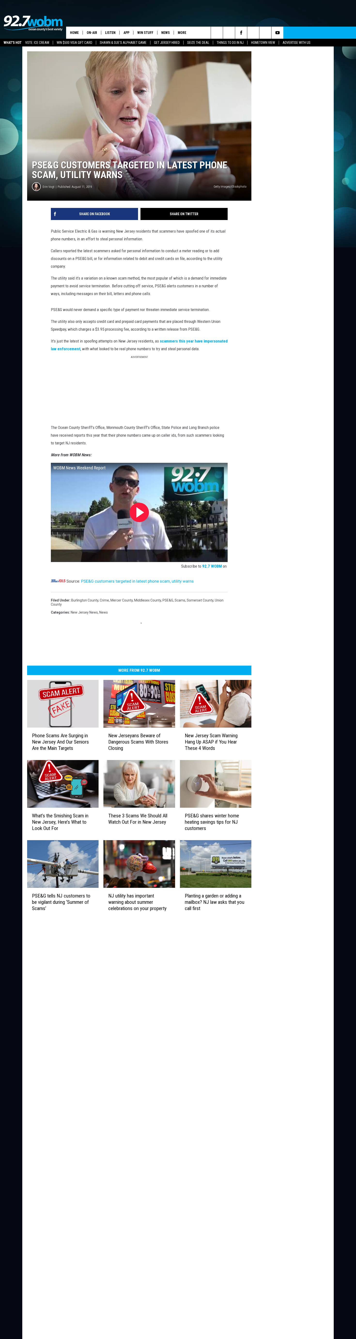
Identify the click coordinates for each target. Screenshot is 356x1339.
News (165, 33)
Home (74, 33)
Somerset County (200, 600)
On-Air (92, 33)
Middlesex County (147, 600)
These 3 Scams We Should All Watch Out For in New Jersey (137, 819)
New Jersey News (84, 612)
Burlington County (84, 600)
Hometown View (263, 43)
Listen (110, 33)
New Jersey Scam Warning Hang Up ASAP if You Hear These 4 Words (211, 742)
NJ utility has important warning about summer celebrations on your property (137, 902)
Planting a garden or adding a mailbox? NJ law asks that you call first (214, 902)
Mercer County (121, 600)
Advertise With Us (296, 43)
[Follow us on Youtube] (277, 33)
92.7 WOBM (212, 566)
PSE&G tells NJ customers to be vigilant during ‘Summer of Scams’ (61, 902)
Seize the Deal (198, 43)
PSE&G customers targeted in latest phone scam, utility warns (137, 581)
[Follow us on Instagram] (253, 33)
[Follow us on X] (265, 33)
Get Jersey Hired (167, 43)
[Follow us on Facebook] (241, 33)
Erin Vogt (48, 187)
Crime (104, 600)
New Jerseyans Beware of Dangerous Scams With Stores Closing (138, 742)
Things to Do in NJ (230, 43)
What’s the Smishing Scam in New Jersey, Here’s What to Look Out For (60, 822)
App (126, 33)
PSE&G (168, 600)
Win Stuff (145, 33)
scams (180, 600)
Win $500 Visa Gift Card (74, 43)
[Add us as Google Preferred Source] (229, 33)
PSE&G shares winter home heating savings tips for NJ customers (212, 822)
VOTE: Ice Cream (37, 43)
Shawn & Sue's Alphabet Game (123, 43)
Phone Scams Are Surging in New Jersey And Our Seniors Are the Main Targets (60, 742)
